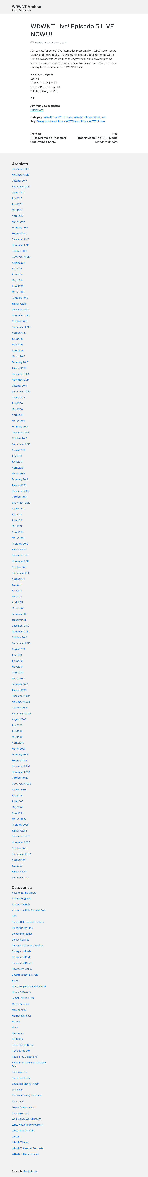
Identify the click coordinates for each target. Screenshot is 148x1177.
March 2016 (18, 292)
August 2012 (19, 508)
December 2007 (21, 836)
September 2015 (21, 327)
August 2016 (19, 262)
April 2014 (18, 414)
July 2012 (17, 514)
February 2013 (20, 479)
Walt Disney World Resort (26, 1118)
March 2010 (18, 678)
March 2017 (18, 221)
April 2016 (17, 286)
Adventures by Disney (24, 892)
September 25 (20, 877)
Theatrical (18, 1101)
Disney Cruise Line (22, 927)
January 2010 (19, 690)
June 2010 (17, 660)
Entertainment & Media (25, 974)
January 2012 (19, 549)
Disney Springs (20, 939)
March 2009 (19, 748)
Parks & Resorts (21, 1050)
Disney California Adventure (28, 922)
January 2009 (19, 760)
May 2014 (17, 409)
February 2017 (20, 227)
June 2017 (17, 204)
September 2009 (21, 713)
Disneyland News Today (50, 121)
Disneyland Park (21, 957)
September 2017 (21, 186)
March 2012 (18, 537)
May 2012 (17, 526)
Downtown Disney (22, 968)
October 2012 (19, 496)
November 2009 (21, 701)
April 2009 (18, 742)
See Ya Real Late (21, 1078)
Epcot (15, 980)
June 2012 (17, 520)
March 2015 (18, 356)
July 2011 (16, 584)
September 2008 (21, 783)
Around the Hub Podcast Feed (29, 910)
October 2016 (19, 251)
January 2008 (19, 830)
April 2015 (18, 350)
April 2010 (17, 672)
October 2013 (19, 438)
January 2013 (19, 485)
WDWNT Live (97, 121)
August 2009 (19, 719)
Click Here (36, 109)
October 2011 (19, 567)
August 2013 (19, 450)
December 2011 (20, 555)
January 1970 (19, 871)
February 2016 (20, 297)
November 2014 (20, 379)
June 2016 (17, 274)
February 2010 (20, 684)
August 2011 (18, 578)
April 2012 (17, 532)
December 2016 (20, 239)
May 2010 (17, 666)
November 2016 (20, 245)
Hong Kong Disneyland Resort (29, 986)
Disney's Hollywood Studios (27, 945)
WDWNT (39, 42)
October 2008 (20, 777)
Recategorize (19, 1072)
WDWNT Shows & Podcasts (90, 117)
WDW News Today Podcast (27, 1124)
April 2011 (17, 602)
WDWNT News (63, 117)
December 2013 (20, 432)
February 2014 (20, 426)
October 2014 (19, 385)
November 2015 (20, 315)
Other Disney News (22, 1045)
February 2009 (20, 754)
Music (15, 1027)
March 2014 (18, 420)
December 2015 (20, 309)
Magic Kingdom (21, 1004)
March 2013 (18, 473)
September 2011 (21, 573)
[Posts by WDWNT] (32, 42)
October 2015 (19, 321)
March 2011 (18, 608)
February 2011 (19, 613)
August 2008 (19, 789)
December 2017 (20, 169)
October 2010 (19, 637)
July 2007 (17, 865)
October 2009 (20, 707)
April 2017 (17, 215)
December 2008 (21, 766)
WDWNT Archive (26, 6)
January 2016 (19, 303)
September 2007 (21, 854)
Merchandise (19, 1009)
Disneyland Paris (21, 951)
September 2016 (21, 256)
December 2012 (20, 491)
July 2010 (17, 655)
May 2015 (17, 344)
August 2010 (19, 649)
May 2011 (17, 596)
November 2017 (20, 174)
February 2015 (20, 362)
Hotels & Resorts (21, 992)
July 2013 (17, 455)
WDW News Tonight (23, 1130)
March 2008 (19, 818)
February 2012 (20, 543)
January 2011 (19, 619)
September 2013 (21, 444)
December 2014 (20, 374)
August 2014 (19, 397)
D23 (14, 916)
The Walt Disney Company (27, 1095)
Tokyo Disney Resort (23, 1107)
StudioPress (30, 1171)
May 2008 (17, 807)
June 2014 (17, 403)
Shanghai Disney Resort (25, 1083)
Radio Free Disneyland (24, 1056)
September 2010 (21, 643)
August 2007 (19, 859)
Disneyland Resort (22, 963)
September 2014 (21, 391)
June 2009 (17, 731)
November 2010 (20, 631)
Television (17, 1089)
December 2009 (21, 695)
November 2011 (20, 561)
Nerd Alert (18, 1033)
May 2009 (17, 737)
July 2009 (17, 725)
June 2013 (17, 461)
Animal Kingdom (21, 898)
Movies (16, 1021)
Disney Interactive (22, 933)
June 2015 (17, 338)
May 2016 (17, 280)
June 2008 (17, 801)
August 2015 (19, 332)
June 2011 (17, 590)
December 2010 (20, 625)
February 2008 (20, 824)
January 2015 (19, 368)
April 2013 (17, 467)
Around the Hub (21, 904)
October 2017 (19, 180)
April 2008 (18, 813)
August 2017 (19, 192)
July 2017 (17, 198)
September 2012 (21, 502)
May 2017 (17, 210)
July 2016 (17, 268)
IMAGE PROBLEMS (23, 998)
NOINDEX (17, 1039)
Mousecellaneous (21, 1015)
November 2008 (21, 772)
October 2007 (20, 848)
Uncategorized (20, 1113)
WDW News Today (77, 121)
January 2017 (19, 233)
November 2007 (21, 842)
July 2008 (17, 795)
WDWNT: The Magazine (25, 1154)
